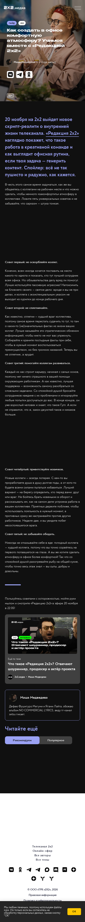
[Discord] (55, 869)
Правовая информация (43, 895)
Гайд (12, 23)
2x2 (22, 23)
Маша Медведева (24, 62)
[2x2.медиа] (38, 869)
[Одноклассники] (20, 869)
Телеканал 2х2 (42, 846)
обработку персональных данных (23, 913)
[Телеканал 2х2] (29, 869)
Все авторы (42, 855)
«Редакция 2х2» (62, 133)
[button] (78, 8)
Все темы (42, 860)
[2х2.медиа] (33, 878)
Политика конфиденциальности (42, 900)
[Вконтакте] (11, 869)
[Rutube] (64, 869)
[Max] (46, 869)
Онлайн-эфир (43, 851)
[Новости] (51, 878)
